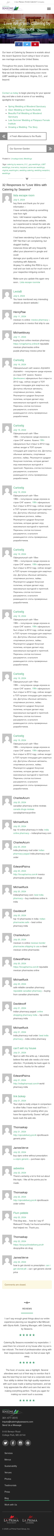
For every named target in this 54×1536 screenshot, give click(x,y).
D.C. (26, 164)
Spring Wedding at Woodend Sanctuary (27, 106)
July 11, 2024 (19, 316)
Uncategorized (17, 158)
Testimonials (10, 1485)
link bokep (19, 1096)
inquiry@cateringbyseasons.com (17, 1421)
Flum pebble (20, 1213)
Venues (8, 1472)
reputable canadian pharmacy (27, 990)
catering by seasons (15, 164)
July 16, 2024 (19, 364)
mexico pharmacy (39, 319)
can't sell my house (24, 1048)
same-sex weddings (36, 167)
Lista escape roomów (30, 282)
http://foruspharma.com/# (25, 874)
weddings (6, 173)
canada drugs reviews (23, 809)
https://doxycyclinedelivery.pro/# (28, 1244)
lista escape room (23, 195)
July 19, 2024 (19, 429)
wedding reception (42, 170)
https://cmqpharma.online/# (26, 343)
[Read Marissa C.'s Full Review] (27, 1400)
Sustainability (10, 1465)
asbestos (18, 1168)
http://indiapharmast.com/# (26, 1083)
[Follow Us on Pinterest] (28, 1443)
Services (8, 1453)
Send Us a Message (11, 1425)
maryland (23, 167)
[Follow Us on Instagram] (20, 1443)
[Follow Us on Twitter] (5, 1443)
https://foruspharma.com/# (25, 966)
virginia (5, 170)
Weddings (28, 158)
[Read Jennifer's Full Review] (27, 1335)
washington (14, 170)
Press (7, 1491)
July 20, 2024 (19, 802)
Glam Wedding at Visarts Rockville (24, 109)
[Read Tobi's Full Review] (27, 1363)
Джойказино (19, 378)
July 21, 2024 (19, 1007)
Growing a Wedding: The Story (23, 126)
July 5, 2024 (19, 199)
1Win (42, 440)
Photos (7, 1478)
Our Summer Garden (20, 148)
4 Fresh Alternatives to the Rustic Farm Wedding (25, 137)
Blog (6, 1498)
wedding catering (27, 170)
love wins (15, 167)
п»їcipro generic (21, 1158)
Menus (7, 1459)
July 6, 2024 (19, 295)
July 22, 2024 (19, 1152)
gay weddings (34, 164)
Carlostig (18, 360)
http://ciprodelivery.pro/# (24, 1134)
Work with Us (10, 1504)
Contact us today (10, 92)
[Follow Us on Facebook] (13, 1443)
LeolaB (17, 291)
